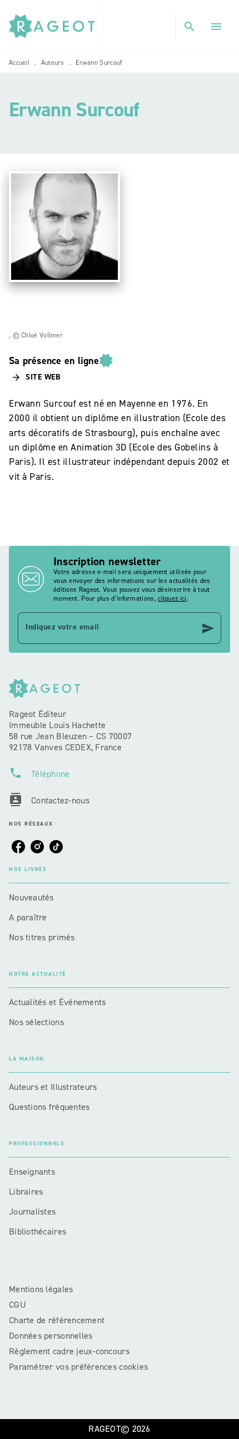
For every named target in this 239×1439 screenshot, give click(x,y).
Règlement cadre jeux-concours (69, 1351)
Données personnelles (50, 1335)
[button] (36, 377)
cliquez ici (172, 598)
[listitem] (18, 846)
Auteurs (52, 62)
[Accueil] (55, 26)
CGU (18, 1304)
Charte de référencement (56, 1320)
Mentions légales (41, 1289)
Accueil (19, 62)
